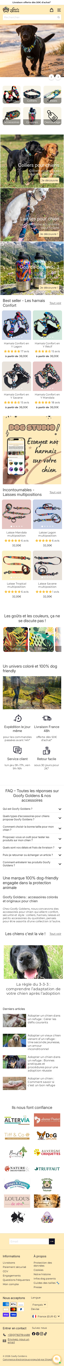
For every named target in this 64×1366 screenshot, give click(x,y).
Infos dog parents (45, 1278)
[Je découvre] (32, 161)
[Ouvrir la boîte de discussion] (56, 1359)
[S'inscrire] (52, 1241)
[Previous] (51, 77)
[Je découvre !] (32, 214)
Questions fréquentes (16, 1279)
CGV (5, 1271)
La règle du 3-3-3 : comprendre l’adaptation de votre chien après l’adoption (33, 989)
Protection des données (43, 1264)
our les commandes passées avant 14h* (18, 738)
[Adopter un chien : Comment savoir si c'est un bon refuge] (14, 1083)
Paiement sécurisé (14, 1267)
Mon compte (11, 1284)
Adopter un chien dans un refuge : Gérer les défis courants (44, 1019)
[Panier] (51, 9)
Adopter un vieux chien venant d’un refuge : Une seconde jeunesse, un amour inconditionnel (44, 1042)
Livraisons (9, 1262)
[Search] (58, 17)
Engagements (12, 1275)
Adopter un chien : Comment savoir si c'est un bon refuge (41, 1082)
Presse (38, 1287)
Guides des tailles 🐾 (46, 1282)
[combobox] (32, 17)
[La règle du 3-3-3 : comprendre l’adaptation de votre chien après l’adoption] (33, 962)
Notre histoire (42, 1274)
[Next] (58, 77)
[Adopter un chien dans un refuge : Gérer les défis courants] (14, 1020)
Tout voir (55, 303)
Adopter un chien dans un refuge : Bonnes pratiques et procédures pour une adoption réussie (44, 1063)
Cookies (38, 1270)
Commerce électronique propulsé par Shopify (28, 1359)
